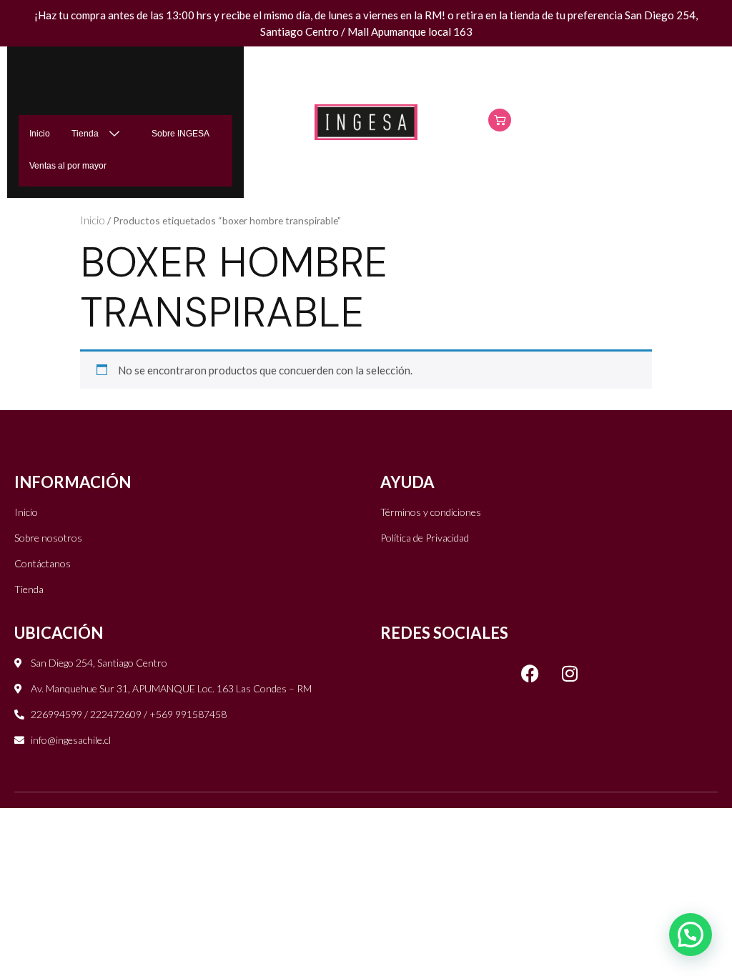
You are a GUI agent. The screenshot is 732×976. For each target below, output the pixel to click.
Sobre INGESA (180, 134)
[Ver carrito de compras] (499, 120)
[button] (690, 934)
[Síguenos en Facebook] (530, 673)
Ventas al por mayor (68, 166)
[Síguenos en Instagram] (570, 673)
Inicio (39, 134)
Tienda (85, 134)
